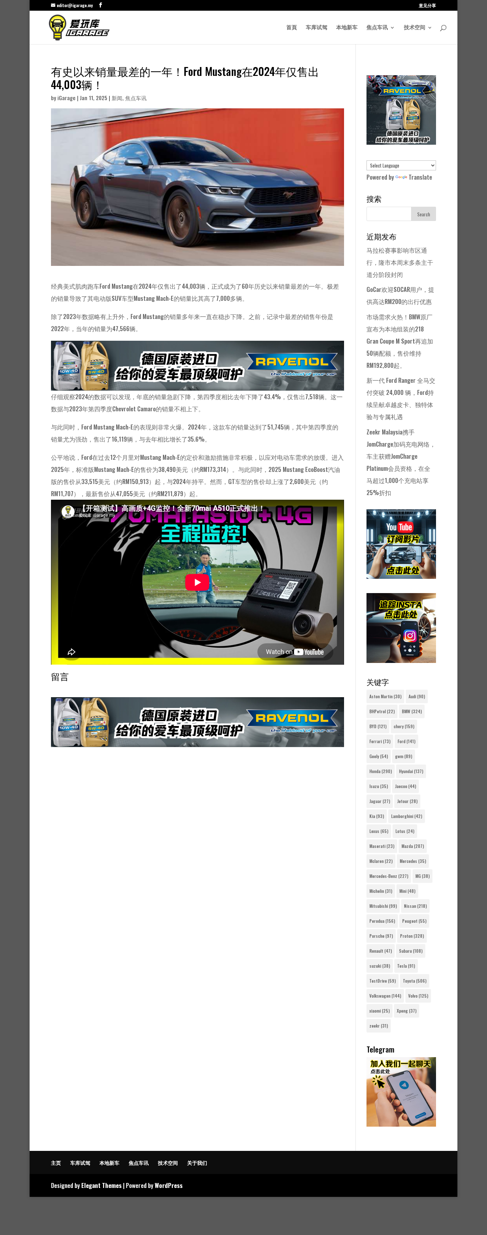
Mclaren (381, 861)
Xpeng (406, 1011)
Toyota (414, 981)
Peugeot (414, 921)
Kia (376, 816)
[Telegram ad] (401, 1124)
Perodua (382, 921)
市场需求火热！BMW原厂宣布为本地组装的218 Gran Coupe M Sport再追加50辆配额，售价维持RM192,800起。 (399, 341)
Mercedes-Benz (388, 876)
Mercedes (413, 861)
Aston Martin (385, 696)
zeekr (378, 1026)
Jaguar (379, 801)
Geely (378, 756)
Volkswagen (385, 996)
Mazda (412, 846)
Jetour (407, 801)
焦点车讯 (377, 28)
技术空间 (414, 28)
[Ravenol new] (401, 142)
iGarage (66, 98)
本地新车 (347, 28)
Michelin (380, 891)
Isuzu (378, 786)
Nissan (415, 906)
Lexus (378, 831)
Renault (380, 951)
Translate (420, 177)
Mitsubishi (383, 906)
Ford (406, 741)
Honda (380, 771)
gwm (403, 756)
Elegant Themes (101, 1185)
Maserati (381, 846)
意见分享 (427, 5)
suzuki (379, 966)
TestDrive (382, 981)
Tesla (406, 966)
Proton (412, 936)
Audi (417, 696)
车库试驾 (316, 28)
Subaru (410, 951)
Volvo (418, 996)
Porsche (381, 936)
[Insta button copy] (401, 660)
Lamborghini (406, 816)
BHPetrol (382, 711)
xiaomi (379, 1011)
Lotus (404, 831)
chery (404, 726)
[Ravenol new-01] (197, 384)
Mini (407, 891)
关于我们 (197, 1162)
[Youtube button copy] (401, 576)
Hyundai (411, 771)
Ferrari (379, 741)
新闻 (117, 98)
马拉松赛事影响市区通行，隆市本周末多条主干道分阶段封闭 (399, 262)
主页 (56, 1162)
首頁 (291, 28)
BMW (412, 711)
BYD (377, 726)
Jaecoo (405, 786)
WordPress (169, 1185)
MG (422, 876)
